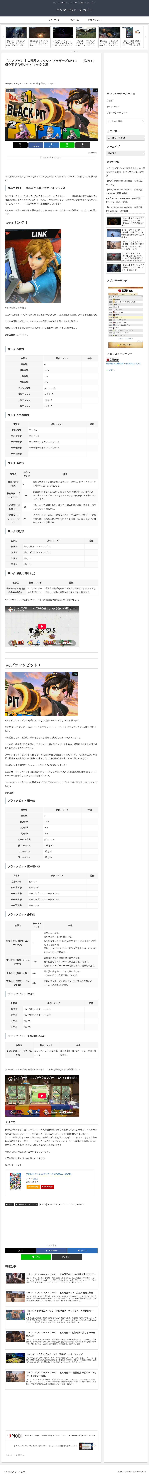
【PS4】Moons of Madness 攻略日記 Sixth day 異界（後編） (125, 191)
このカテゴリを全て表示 (126, 338)
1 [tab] (71, 51)
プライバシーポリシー (117, 113)
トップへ (110, 370)
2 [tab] (74, 51)
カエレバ (35, 1178)
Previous (3, 37)
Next (146, 37)
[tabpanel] (16, 37)
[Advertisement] (51, 73)
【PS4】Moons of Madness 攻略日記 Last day (125, 183)
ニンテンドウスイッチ (68, 1204)
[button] (82, 145)
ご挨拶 (110, 100)
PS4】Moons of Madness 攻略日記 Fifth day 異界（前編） (124, 200)
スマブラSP (53, 1204)
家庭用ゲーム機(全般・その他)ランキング (123, 363)
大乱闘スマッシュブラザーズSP (27, 1204)
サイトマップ (113, 107)
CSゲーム (10, 1204)
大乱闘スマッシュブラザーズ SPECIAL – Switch (48, 1174)
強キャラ (81, 1204)
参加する (140, 341)
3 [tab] (78, 51)
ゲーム (44, 1204)
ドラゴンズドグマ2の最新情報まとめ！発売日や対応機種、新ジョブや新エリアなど (125, 172)
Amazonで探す (33, 1187)
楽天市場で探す (47, 1187)
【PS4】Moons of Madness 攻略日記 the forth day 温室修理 (125, 209)
